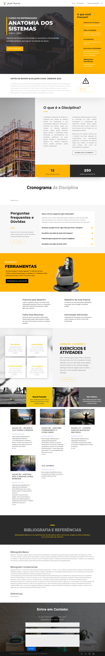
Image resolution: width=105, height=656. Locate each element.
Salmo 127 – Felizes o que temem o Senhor (22, 429)
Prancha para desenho (34, 300)
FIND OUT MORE (67, 379)
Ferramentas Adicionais (17, 281)
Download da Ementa (84, 152)
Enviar (31, 649)
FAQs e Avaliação (90, 30)
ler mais (14, 448)
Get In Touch (17, 242)
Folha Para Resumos (32, 315)
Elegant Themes (24, 653)
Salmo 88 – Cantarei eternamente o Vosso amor (51, 430)
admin (16, 434)
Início (73, 3)
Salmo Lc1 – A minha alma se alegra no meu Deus (80, 430)
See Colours (92, 397)
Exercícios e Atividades (92, 48)
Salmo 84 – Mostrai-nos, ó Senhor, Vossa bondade (22, 476)
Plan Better (15, 344)
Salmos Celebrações (93, 3)
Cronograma (14, 48)
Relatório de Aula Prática (77, 300)
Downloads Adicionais (76, 315)
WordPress (44, 653)
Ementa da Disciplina (91, 22)
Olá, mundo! (48, 466)
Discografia (80, 3)
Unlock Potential (39, 397)
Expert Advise (37, 344)
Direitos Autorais (82, 89)
